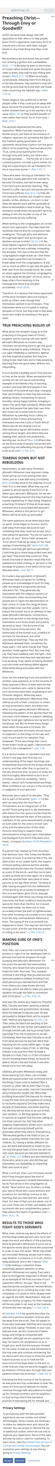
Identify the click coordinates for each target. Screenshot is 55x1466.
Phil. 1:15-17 (38, 169)
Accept (8, 1460)
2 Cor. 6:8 (37, 241)
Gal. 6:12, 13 (32, 193)
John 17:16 (37, 799)
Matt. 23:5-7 (8, 121)
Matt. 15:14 (16, 114)
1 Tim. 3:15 (28, 450)
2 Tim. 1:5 (41, 1019)
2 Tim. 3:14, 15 (32, 996)
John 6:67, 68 (40, 545)
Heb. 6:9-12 (45, 1373)
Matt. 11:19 (9, 65)
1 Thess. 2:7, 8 (15, 1156)
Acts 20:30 (23, 287)
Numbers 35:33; (31, 841)
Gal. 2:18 (39, 748)
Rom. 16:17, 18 (10, 1215)
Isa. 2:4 (33, 440)
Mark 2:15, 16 (19, 76)
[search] (51, 3)
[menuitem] (4, 4)
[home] (4, 4)
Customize (34, 1460)
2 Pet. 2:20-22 (36, 932)
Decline (20, 1460)
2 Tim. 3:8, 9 (41, 1307)
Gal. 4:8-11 (27, 570)
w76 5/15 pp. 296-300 (21, 10)
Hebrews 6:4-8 (13, 1313)
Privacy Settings (22, 1452)
